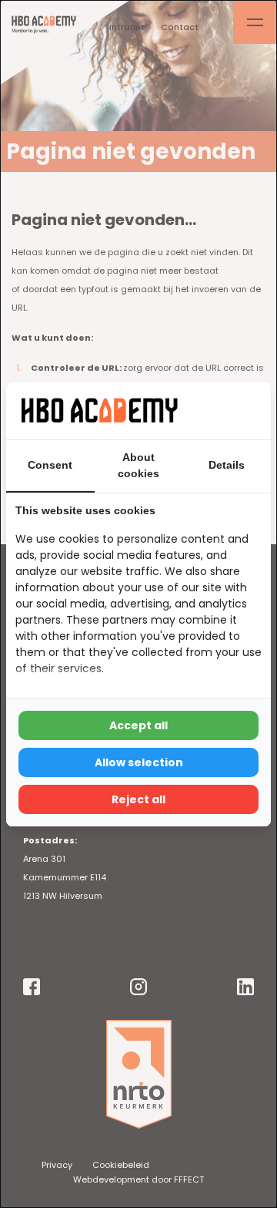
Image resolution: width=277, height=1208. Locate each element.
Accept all (138, 725)
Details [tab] (227, 465)
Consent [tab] (50, 465)
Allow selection (139, 762)
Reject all (138, 799)
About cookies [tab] (138, 465)
